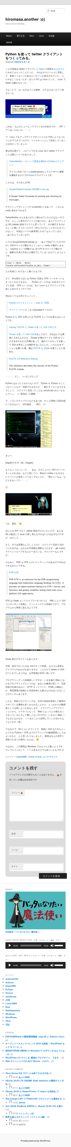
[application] (35, 945)
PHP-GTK (14, 572)
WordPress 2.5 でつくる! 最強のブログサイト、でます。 (33, 1057)
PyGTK (36, 348)
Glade (47, 348)
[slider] (59, 945)
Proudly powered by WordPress (35, 1140)
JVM (7, 999)
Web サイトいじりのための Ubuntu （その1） (28, 1061)
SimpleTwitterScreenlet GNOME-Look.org (29, 189)
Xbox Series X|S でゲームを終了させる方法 (27, 1073)
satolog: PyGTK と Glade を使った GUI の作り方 (32, 327)
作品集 (51, 35)
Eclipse (9, 989)
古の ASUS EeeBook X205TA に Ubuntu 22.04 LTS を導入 (34, 1106)
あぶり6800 (24, 1077)
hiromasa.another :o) (25, 19)
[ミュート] (52, 945)
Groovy (9, 992)
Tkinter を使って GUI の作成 (22, 334)
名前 (13, 833)
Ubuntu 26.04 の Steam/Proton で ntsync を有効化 (30, 1091)
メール (14, 849)
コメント (17, 792)
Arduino (9, 982)
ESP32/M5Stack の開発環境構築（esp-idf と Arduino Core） (35, 1036)
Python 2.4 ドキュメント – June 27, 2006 (29, 303)
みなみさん (59, 68)
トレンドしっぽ (26, 1113)
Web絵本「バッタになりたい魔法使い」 (23, 931)
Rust (7, 1006)
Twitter (31, 175)
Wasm (9, 35)
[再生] (9, 945)
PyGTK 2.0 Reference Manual (23, 359)
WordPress (11, 1017)
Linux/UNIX (21, 756)
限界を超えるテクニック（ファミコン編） (25, 1116)
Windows (10, 1013)
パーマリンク (51, 756)
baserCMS (10, 985)
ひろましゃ (40, 756)
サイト (14, 866)
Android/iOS (11, 978)
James (22, 1102)
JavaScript (10, 996)
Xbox (31, 35)
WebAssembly (12, 1010)
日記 (7, 1024)
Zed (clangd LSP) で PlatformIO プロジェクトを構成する (33, 1098)
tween (42, 68)
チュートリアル (16, 310)
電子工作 (21, 35)
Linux (41, 35)
